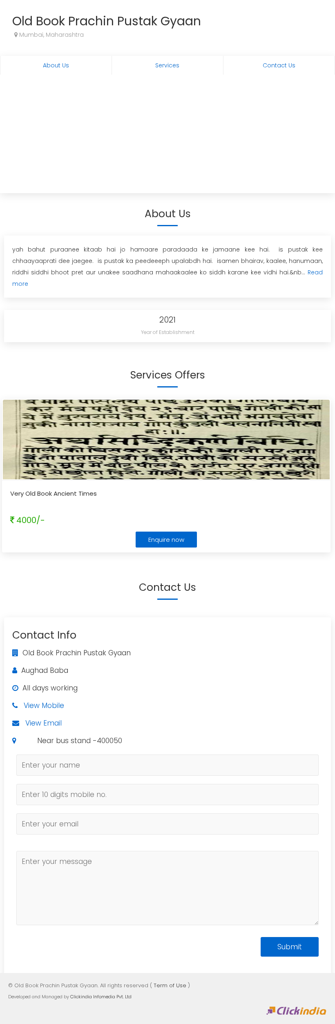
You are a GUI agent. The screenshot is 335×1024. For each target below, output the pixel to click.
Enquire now (166, 539)
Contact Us (279, 65)
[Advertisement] (167, 136)
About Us (56, 65)
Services (167, 65)
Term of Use (170, 985)
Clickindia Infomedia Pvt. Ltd (101, 996)
